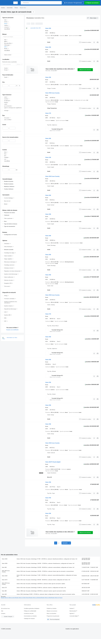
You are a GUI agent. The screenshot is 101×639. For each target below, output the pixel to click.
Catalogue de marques (29, 618)
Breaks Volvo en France (56, 597)
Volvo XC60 (4, 558)
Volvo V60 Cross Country (52, 176)
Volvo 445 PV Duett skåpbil (52, 462)
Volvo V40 (48, 157)
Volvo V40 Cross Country (6, 583)
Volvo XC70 (4, 579)
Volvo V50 (48, 382)
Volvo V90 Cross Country (52, 93)
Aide (2, 611)
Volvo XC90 (4, 563)
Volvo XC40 (4, 575)
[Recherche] (22, 3)
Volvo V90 (48, 77)
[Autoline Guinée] (6, 2)
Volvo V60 (48, 28)
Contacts (3, 613)
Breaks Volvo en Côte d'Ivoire (22, 597)
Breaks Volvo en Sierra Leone (8, 597)
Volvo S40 (4, 594)
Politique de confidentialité (30, 611)
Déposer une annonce (85, 69)
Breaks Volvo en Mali (46, 597)
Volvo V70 (48, 113)
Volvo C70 (4, 587)
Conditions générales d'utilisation (31, 608)
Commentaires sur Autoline (30, 616)
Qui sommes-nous (5, 608)
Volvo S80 (4, 590)
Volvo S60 (4, 567)
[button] (94, 42)
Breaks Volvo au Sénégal (35, 597)
